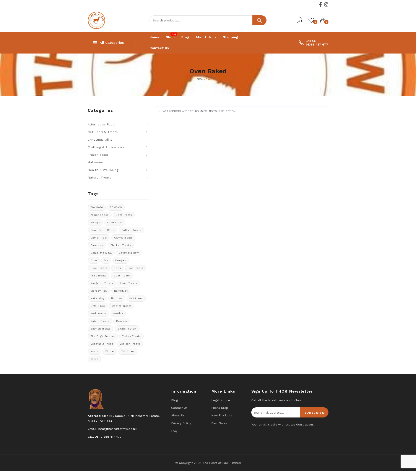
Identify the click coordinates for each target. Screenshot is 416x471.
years (94, 359)
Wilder (109, 351)
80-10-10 (116, 207)
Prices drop (219, 407)
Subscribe (314, 412)
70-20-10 (97, 207)
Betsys (95, 222)
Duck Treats (99, 268)
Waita (94, 351)
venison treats (130, 343)
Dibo (94, 260)
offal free (98, 305)
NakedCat (120, 290)
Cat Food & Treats (103, 132)
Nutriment (136, 298)
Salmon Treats (100, 328)
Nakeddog (97, 298)
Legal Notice (220, 400)
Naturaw (116, 298)
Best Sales (219, 423)
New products (221, 415)
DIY (106, 260)
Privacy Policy (181, 423)
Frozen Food (98, 154)
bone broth (114, 222)
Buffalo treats (131, 230)
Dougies (120, 260)
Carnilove (97, 245)
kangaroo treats (102, 283)
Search (259, 20)
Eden (117, 268)
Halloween (96, 162)
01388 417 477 (317, 44)
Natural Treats (99, 177)
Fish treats (135, 268)
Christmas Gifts (100, 139)
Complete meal (101, 252)
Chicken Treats (120, 245)
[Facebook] (320, 4)
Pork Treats (98, 313)
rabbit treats (100, 321)
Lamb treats (128, 283)
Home (198, 79)
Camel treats (123, 237)
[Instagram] (326, 4)
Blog (174, 400)
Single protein (127, 328)
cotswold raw (129, 252)
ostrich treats (122, 305)
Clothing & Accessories (106, 147)
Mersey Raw (99, 290)
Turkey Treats (131, 336)
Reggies (121, 321)
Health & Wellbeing (103, 170)
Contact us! (179, 407)
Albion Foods (100, 214)
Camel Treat (99, 237)
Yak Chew (127, 351)
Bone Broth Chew (103, 230)
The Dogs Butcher (103, 336)
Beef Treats (124, 214)
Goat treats (122, 275)
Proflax (118, 313)
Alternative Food (101, 124)
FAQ (174, 430)
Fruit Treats (99, 275)
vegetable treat (102, 343)
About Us (178, 415)
